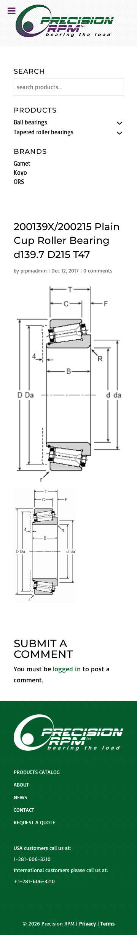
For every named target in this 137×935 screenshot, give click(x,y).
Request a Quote (34, 822)
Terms (107, 923)
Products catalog (37, 772)
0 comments (97, 270)
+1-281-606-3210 (34, 881)
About (21, 784)
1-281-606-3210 (32, 859)
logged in (67, 668)
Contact (24, 809)
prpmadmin (34, 270)
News (20, 797)
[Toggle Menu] (11, 10)
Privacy (87, 923)
